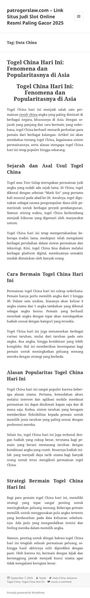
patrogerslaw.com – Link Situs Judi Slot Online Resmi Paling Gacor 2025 (35, 16)
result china (28, 114)
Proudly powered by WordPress (25, 592)
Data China (59, 578)
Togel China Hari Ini (33, 582)
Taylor (42, 578)
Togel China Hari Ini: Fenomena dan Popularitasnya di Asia (38, 68)
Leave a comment (61, 582)
